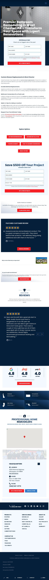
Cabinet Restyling (9, 531)
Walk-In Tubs (24, 151)
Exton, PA (25, 519)
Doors (6, 526)
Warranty (42, 526)
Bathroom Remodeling (15, 137)
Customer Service (10, 538)
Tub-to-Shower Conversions (31, 144)
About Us (42, 515)
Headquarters (15, 464)
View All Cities (31, 491)
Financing (8, 543)
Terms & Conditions (29, 555)
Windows (7, 524)
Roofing (7, 517)
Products (7, 515)
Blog (40, 524)
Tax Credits (8, 545)
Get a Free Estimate (24, 63)
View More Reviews (24, 383)
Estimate (19, 577)
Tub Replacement (13, 144)
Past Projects (43, 521)
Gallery (41, 517)
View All (24, 529)
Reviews (41, 519)
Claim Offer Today (24, 210)
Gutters (6, 529)
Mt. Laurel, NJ (26, 526)
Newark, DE (25, 517)
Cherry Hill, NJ (26, 524)
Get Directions (13, 473)
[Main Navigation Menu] (45, 3)
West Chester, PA (27, 521)
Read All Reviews (24, 249)
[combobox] (24, 182)
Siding (6, 519)
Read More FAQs (24, 279)
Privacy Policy (18, 555)
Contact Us (9, 536)
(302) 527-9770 (15, 486)
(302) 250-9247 (16, 506)
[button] (24, 437)
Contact (32, 577)
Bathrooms (8, 521)
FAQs (6, 540)
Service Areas (26, 515)
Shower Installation (33, 137)
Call (7, 577)
